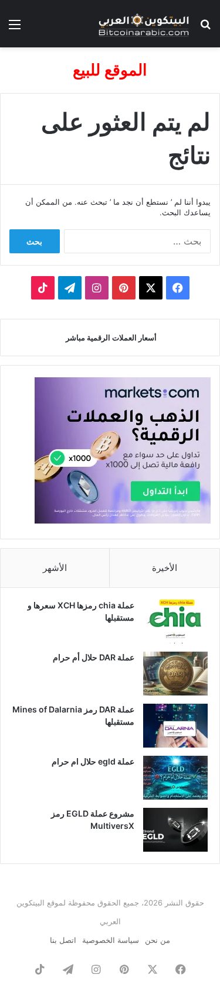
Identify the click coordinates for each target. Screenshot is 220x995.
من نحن (157, 940)
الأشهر (55, 567)
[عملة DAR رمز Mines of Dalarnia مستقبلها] (175, 726)
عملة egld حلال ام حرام (93, 761)
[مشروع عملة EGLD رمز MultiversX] (175, 830)
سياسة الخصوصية (110, 940)
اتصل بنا (63, 940)
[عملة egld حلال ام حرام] (175, 778)
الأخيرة (164, 567)
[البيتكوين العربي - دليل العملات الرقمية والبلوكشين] (144, 23)
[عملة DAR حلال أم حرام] (175, 674)
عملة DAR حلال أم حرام (93, 657)
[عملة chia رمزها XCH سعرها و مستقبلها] (175, 621)
